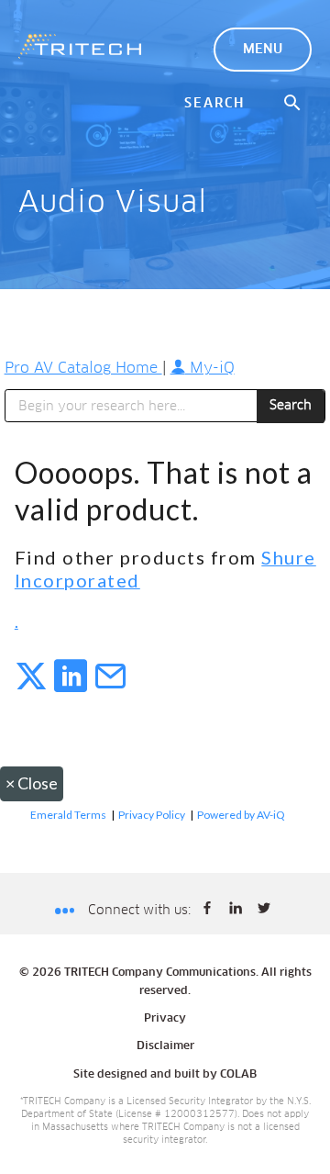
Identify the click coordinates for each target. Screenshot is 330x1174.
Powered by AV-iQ (241, 815)
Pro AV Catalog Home (83, 368)
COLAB (238, 1074)
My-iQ (210, 368)
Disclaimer (165, 1046)
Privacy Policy (151, 815)
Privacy (165, 1018)
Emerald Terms (68, 815)
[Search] (293, 103)
